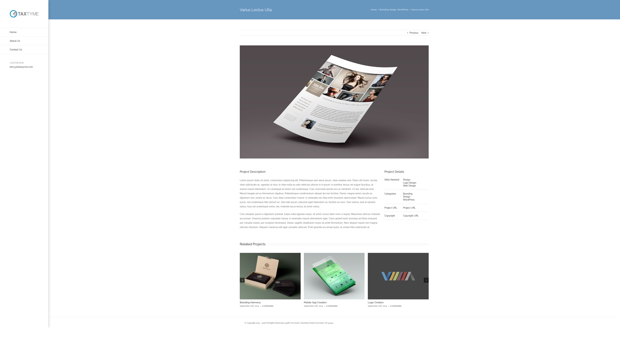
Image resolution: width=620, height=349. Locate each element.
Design (406, 179)
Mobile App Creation (315, 302)
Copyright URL (411, 215)
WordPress (409, 199)
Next (423, 33)
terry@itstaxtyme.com (21, 67)
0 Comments (267, 306)
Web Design (409, 185)
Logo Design (409, 182)
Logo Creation (376, 302)
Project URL (409, 207)
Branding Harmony (250, 302)
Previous (413, 33)
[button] (242, 280)
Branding (408, 193)
